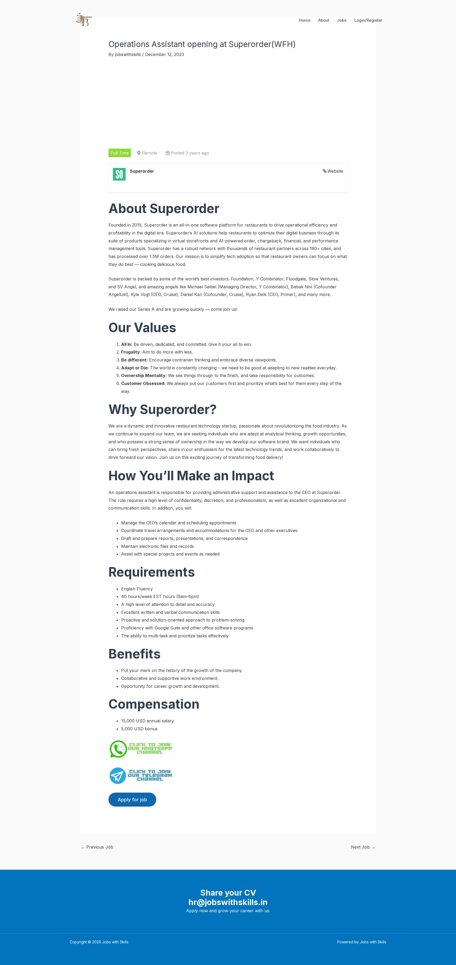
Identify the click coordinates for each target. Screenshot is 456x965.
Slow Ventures (323, 278)
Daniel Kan (191, 294)
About (323, 20)
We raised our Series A (131, 309)
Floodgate (296, 278)
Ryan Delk (256, 294)
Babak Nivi (301, 286)
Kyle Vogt (140, 294)
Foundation (242, 278)
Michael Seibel (201, 286)
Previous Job (97, 847)
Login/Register (368, 20)
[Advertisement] (228, 103)
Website (335, 171)
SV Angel (126, 286)
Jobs (341, 20)
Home (304, 20)
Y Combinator (269, 278)
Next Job (363, 847)
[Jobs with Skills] (83, 19)
